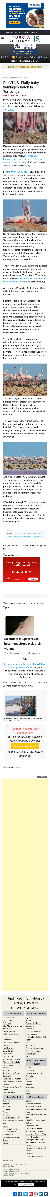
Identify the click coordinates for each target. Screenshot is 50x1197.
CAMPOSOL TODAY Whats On (14, 1164)
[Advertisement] (25, 885)
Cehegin (29, 1076)
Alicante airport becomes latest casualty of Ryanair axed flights (24, 535)
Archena (6, 1109)
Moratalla (30, 1087)
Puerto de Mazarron (34, 1048)
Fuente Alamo (31, 1034)
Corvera (6, 1115)
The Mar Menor (13, 1013)
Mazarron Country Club (36, 1134)
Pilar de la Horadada (11, 1062)
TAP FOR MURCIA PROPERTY (25, 66)
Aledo (28, 1020)
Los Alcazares (8, 1048)
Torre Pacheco (9, 1092)
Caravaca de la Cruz (34, 1073)
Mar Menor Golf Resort (12, 1059)
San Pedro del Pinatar (12, 1079)
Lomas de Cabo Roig (34, 1156)
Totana (29, 1056)
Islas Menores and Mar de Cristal (12, 1027)
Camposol (30, 1028)
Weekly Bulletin (8, 1175)
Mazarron (30, 1045)
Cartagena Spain (9, 1166)
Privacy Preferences (25, 1185)
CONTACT (9, 33)
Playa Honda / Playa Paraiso (11, 1066)
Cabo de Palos (8, 1017)
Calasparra (30, 1070)
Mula (28, 1090)
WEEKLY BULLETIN (37, 33)
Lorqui (5, 1126)
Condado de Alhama (34, 1031)
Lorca (28, 1042)
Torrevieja (8, 109)
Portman (6, 1070)
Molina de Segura (10, 1129)
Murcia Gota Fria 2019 (11, 1171)
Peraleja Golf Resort (11, 1137)
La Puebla (7, 1039)
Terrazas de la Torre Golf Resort (13, 1088)
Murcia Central (13, 1096)
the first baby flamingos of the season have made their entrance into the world (23, 159)
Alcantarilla (8, 1106)
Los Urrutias (8, 1056)
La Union (6, 1045)
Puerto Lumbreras (33, 1051)
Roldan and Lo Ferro (11, 1073)
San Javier (7, 1076)
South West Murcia (36, 1013)
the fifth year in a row (17, 171)
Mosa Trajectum (9, 1131)
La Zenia (29, 1153)
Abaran (6, 1104)
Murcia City (8, 1134)
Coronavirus (7, 1168)
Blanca (5, 1112)
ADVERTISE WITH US (22, 33)
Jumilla (29, 1084)
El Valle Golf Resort (11, 1118)
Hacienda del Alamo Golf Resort (36, 1038)
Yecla (28, 1093)
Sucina (5, 1143)
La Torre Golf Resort (11, 1042)
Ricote (5, 1140)
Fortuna (29, 1081)
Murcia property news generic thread (16, 1173)
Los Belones (8, 1051)
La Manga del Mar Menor (10, 1035)
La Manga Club (9, 1031)
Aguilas (29, 1017)
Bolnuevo (30, 1026)
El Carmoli (7, 1023)
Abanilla (6, 1101)
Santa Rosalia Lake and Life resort (12, 1082)
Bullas (28, 1067)
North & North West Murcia (36, 1062)
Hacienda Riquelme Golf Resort (13, 1121)
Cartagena (7, 1020)
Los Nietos (7, 1053)
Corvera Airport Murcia (11, 1169)
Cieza (28, 1079)
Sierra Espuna (31, 1054)
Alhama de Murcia (33, 1023)
